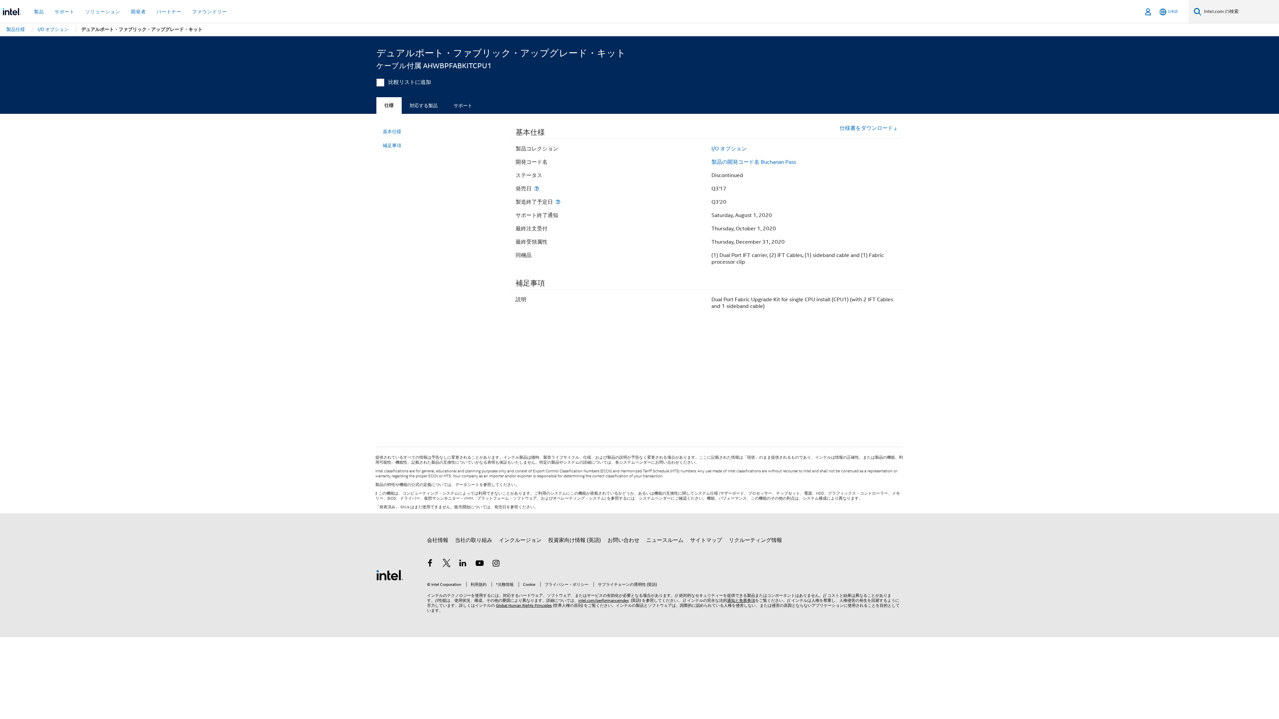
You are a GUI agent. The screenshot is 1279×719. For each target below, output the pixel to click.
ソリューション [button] (102, 12)
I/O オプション (729, 148)
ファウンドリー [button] (209, 12)
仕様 (389, 105)
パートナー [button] (169, 12)
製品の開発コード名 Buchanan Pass (753, 162)
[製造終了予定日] (558, 202)
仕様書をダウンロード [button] (866, 128)
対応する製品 (424, 106)
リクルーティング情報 (755, 540)
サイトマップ (706, 540)
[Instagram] (496, 564)
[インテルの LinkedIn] (463, 564)
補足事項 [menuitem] (392, 145)
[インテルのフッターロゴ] (389, 575)
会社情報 (437, 540)
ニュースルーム (664, 540)
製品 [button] (39, 12)
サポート (463, 106)
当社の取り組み (473, 540)
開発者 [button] (138, 12)
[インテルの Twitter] (446, 564)
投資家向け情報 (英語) (574, 540)
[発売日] (536, 188)
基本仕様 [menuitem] (392, 131)
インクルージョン (520, 540)
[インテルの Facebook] (430, 564)
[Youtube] (479, 564)
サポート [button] (65, 12)
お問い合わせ (624, 540)
